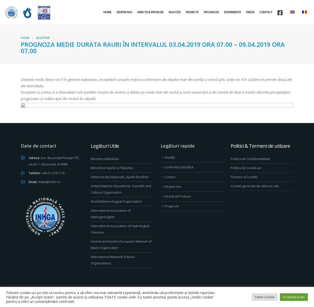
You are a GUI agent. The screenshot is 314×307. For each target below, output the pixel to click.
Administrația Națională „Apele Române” (120, 177)
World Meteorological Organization (116, 201)
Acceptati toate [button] (294, 297)
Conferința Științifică (178, 167)
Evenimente (232, 12)
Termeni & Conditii (244, 177)
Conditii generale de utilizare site (255, 186)
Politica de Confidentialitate (250, 159)
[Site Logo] (27, 12)
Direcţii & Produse (150, 12)
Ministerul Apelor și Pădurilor (112, 168)
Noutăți (175, 12)
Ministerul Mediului (105, 159)
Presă (250, 12)
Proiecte (192, 12)
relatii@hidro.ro (49, 182)
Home (107, 12)
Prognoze (211, 12)
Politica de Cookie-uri (246, 168)
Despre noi (124, 12)
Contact (265, 12)
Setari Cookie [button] (265, 297)
